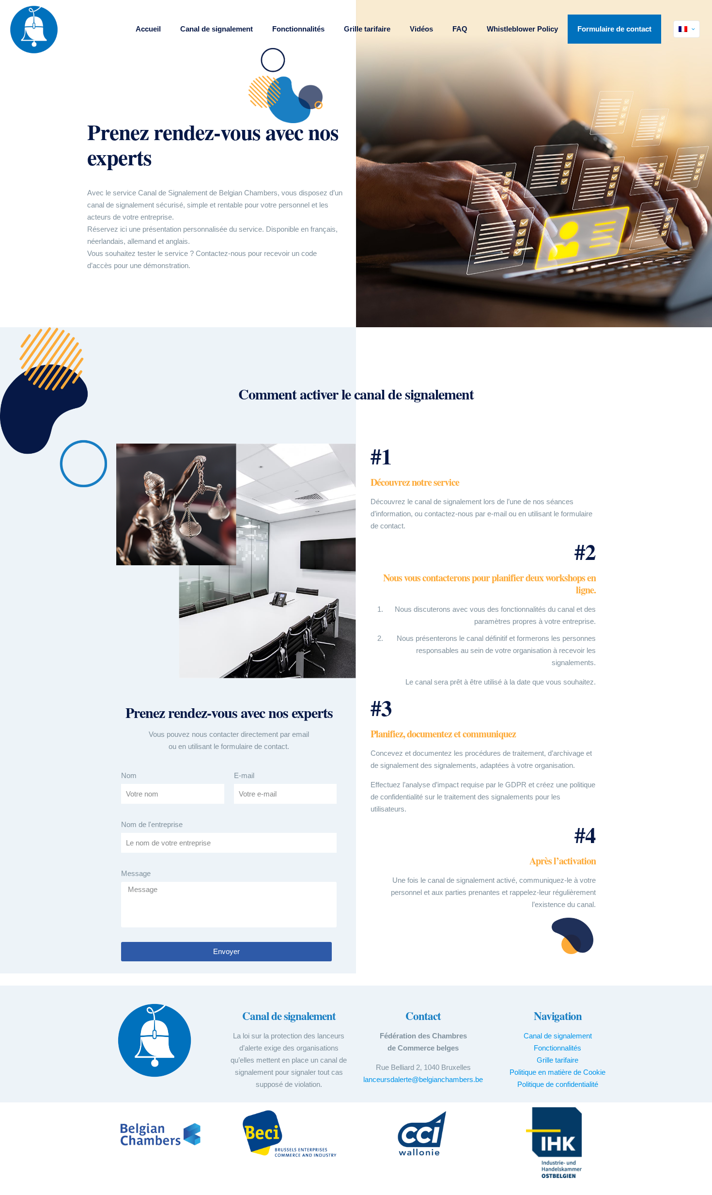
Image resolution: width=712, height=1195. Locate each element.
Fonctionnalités (557, 1048)
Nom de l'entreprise (152, 824)
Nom (129, 775)
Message (136, 873)
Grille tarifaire (557, 1060)
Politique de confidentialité (557, 1084)
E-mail (244, 775)
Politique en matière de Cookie (557, 1072)
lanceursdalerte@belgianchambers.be (423, 1079)
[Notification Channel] (34, 29)
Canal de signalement (558, 1036)
